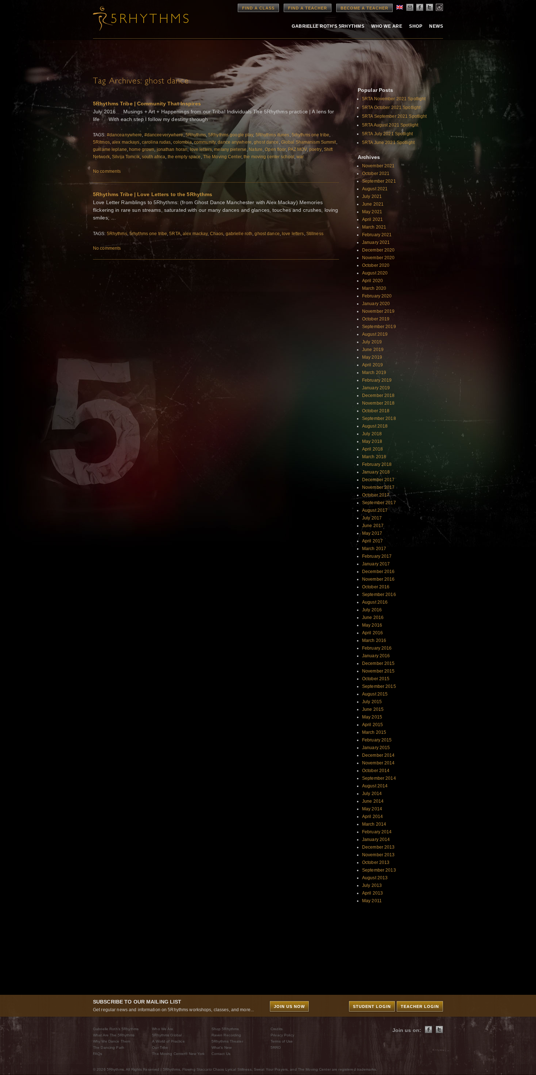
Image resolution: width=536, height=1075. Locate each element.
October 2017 (375, 495)
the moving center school (269, 156)
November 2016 (378, 579)
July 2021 (372, 196)
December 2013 (378, 847)
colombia (182, 142)
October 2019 (375, 319)
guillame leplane (110, 149)
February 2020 (377, 296)
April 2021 (372, 219)
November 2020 (378, 257)
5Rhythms (196, 134)
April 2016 (372, 632)
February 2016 (377, 648)
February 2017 (377, 556)
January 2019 (376, 387)
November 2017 (378, 487)
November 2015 (378, 671)
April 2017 (372, 541)
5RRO (276, 1047)
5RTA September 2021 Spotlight (394, 116)
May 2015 (372, 717)
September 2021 (379, 181)
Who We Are (386, 26)
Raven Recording (226, 1035)
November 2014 (378, 763)
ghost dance (266, 142)
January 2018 (376, 472)
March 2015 (374, 732)
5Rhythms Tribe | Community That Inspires (147, 103)
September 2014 (379, 778)
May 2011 (372, 900)
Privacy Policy (282, 1035)
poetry (315, 149)
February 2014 (377, 831)
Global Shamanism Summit (308, 142)
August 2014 (375, 785)
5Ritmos (101, 142)
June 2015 (373, 709)
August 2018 (375, 426)
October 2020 (375, 265)
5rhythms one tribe (310, 134)
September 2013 (379, 870)
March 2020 (374, 288)
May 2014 (372, 808)
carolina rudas (156, 142)
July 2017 (372, 518)
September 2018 (379, 418)
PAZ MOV (297, 149)
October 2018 (375, 410)
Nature (256, 149)
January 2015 (376, 747)
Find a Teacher (307, 8)
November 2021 (378, 165)
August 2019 (375, 334)
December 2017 (378, 479)
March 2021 (374, 227)
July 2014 (372, 793)
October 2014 (375, 770)
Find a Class (258, 8)
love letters (201, 149)
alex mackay (195, 233)
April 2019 (372, 364)
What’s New (221, 1047)
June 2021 (373, 204)
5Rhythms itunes (273, 134)
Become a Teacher (364, 8)
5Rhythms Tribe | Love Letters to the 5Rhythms (152, 194)
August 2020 (375, 273)
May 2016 (372, 625)
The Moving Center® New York (178, 1054)
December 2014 (378, 755)
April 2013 (372, 893)
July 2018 (372, 433)
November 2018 (378, 403)
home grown (141, 149)
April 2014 (372, 816)
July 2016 (372, 609)
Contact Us (220, 1054)
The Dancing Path (108, 1047)
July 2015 (372, 701)
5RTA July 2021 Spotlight (387, 133)
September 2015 (379, 686)
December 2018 (378, 395)
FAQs (97, 1054)
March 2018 (374, 456)
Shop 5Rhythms (225, 1029)
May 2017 (372, 533)
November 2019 (378, 311)
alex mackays (125, 142)
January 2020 (376, 303)
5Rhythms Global (167, 1035)
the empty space (184, 156)
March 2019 (374, 372)
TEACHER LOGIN (420, 1006)
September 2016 (379, 594)
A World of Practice (168, 1041)
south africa (153, 156)
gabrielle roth (239, 233)
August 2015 (375, 694)
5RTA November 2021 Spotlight (394, 98)
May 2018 (372, 441)
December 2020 (378, 250)
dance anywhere (235, 142)
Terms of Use (282, 1041)
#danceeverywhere (163, 134)
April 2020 (372, 280)
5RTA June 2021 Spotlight (388, 142)
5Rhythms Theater (227, 1041)
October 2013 (375, 862)
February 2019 (377, 380)
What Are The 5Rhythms (114, 1035)
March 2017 (374, 548)
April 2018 (372, 449)
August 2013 (375, 877)
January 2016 (376, 655)
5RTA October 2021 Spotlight (391, 107)
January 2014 (376, 839)
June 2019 (373, 349)
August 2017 (375, 510)
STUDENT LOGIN (372, 1006)
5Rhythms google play (230, 134)
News (436, 26)
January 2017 (376, 563)
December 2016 (378, 571)
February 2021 (377, 234)
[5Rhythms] (133, 18)
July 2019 (372, 341)
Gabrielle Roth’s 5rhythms (328, 26)
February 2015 (377, 740)
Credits (277, 1029)
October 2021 (375, 173)
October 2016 (375, 586)
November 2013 (378, 854)
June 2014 (373, 801)
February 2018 (377, 464)
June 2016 (373, 617)
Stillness (314, 233)
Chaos (217, 233)
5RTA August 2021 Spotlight (390, 125)
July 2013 (372, 885)
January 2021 (376, 242)
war (300, 156)
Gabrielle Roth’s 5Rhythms (116, 1029)
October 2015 (375, 678)
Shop (415, 26)
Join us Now (289, 1006)
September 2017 (379, 502)
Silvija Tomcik (126, 156)
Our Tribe (160, 1047)
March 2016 (374, 640)
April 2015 (372, 724)
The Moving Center (222, 156)
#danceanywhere (124, 134)
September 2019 (379, 326)
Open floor (275, 149)
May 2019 (372, 357)
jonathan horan (172, 149)
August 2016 (375, 602)
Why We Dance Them (111, 1041)
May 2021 (372, 211)
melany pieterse (230, 149)
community (204, 142)
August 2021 (375, 188)
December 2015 (378, 663)
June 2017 (373, 525)
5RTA (174, 233)
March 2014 (374, 824)
